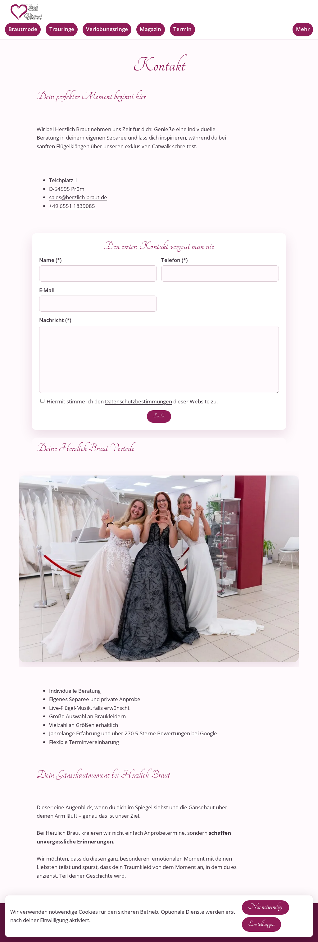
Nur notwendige (265, 906)
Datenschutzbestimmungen (138, 401)
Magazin (150, 29)
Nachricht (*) (55, 320)
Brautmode (22, 29)
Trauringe (61, 29)
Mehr (303, 29)
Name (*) (50, 260)
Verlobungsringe (107, 29)
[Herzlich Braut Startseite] (159, 12)
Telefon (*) (174, 260)
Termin (182, 29)
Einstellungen (261, 923)
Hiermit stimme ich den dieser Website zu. (132, 401)
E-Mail (47, 290)
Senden (159, 415)
